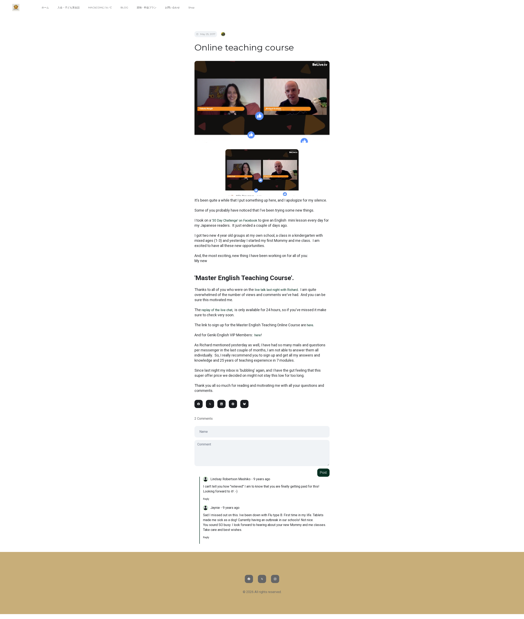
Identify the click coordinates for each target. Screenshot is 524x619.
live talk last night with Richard (276, 290)
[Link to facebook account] (249, 579)
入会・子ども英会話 (69, 7)
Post (323, 472)
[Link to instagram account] (275, 579)
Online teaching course (244, 47)
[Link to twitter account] (262, 579)
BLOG (124, 7)
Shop (191, 7)
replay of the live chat (216, 310)
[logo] (15, 7)
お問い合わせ (172, 7)
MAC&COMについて (100, 7)
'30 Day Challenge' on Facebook (234, 220)
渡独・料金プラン (146, 7)
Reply (206, 499)
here (310, 325)
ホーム (45, 7)
